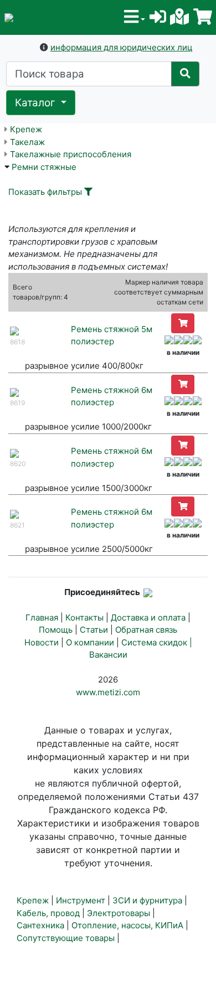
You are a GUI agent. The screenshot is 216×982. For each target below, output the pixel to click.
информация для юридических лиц (121, 47)
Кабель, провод (48, 913)
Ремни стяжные (44, 167)
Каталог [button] (36, 102)
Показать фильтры (45, 192)
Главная (41, 617)
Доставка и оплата (148, 617)
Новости (41, 642)
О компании (90, 642)
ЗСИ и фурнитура (147, 900)
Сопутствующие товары (66, 938)
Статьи (94, 629)
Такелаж (27, 142)
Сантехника (40, 925)
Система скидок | (156, 642)
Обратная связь (146, 629)
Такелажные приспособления (70, 154)
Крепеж (26, 129)
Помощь (56, 629)
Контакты (84, 617)
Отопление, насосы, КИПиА (127, 925)
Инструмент (80, 900)
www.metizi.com (108, 692)
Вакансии (108, 654)
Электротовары (118, 913)
